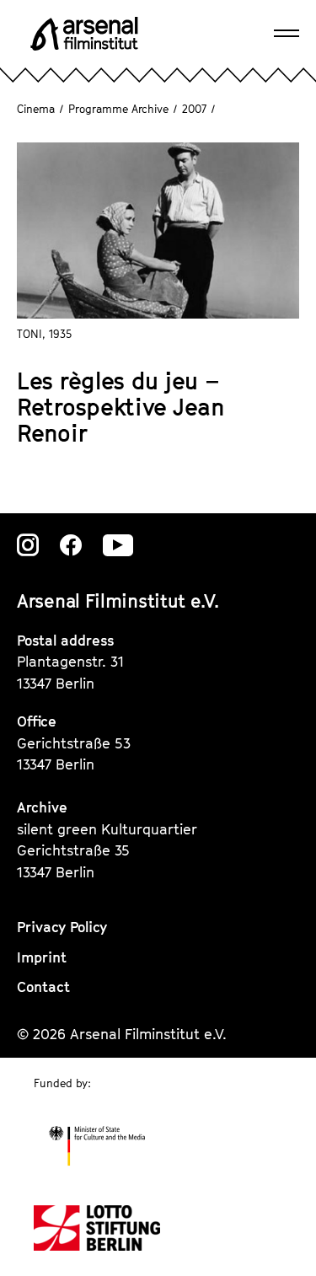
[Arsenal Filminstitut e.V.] (84, 34)
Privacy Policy (62, 927)
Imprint (42, 957)
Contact (43, 986)
